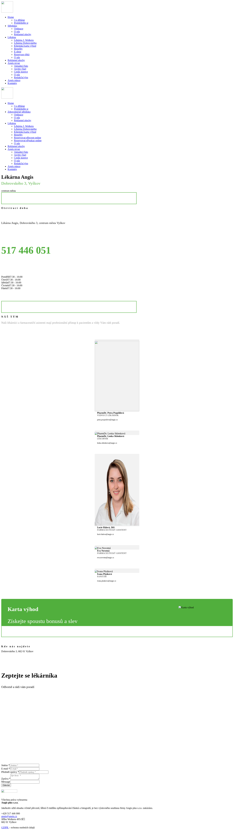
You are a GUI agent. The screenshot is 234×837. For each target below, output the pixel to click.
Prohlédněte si (21, 23)
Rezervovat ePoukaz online (28, 140)
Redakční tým (21, 77)
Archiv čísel (20, 69)
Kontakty (12, 83)
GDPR (5, 827)
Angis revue (14, 63)
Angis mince (14, 80)
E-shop (17, 51)
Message (5, 781)
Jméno (5, 765)
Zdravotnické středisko (19, 111)
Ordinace (18, 28)
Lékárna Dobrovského (25, 43)
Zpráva (5, 778)
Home (11, 17)
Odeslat (6, 785)
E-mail (5, 768)
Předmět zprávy (10, 772)
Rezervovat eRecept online (27, 137)
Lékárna (12, 37)
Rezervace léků (21, 54)
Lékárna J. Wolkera (24, 40)
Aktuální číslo (21, 66)
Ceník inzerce (21, 71)
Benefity (18, 48)
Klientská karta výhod (25, 46)
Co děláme (19, 20)
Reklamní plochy (22, 34)
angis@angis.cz (9, 816)
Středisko (12, 25)
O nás (17, 31)
